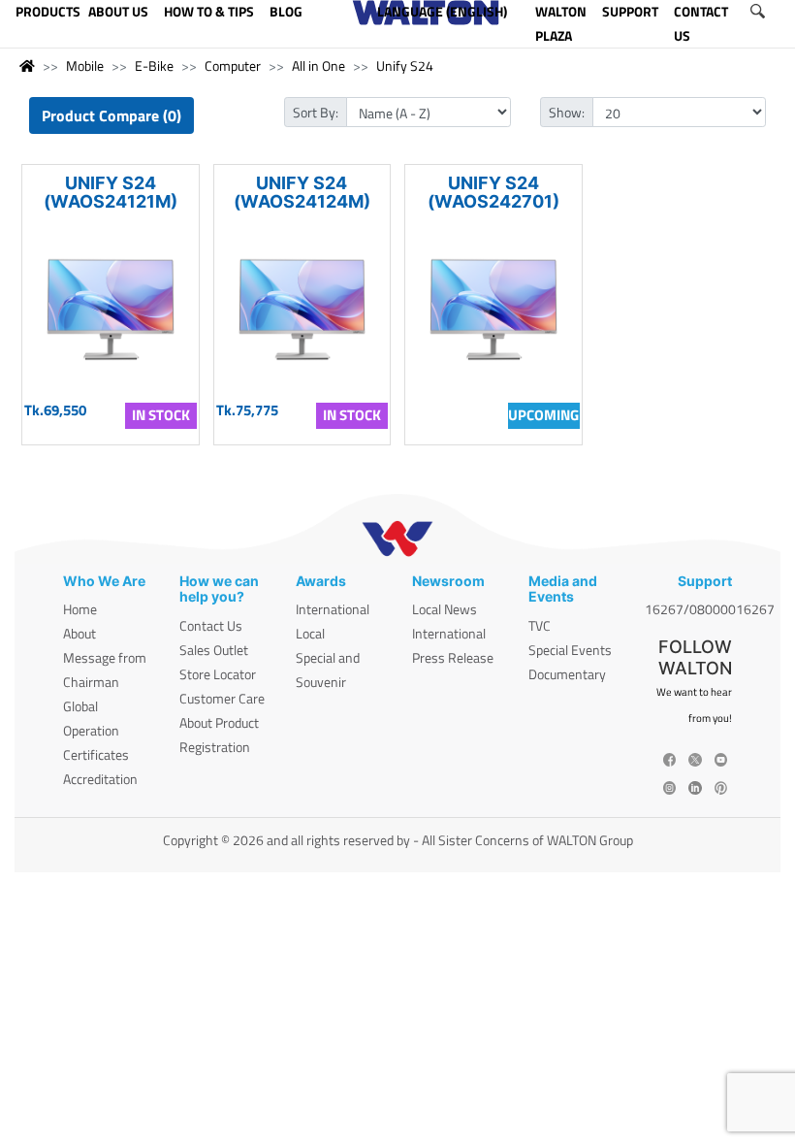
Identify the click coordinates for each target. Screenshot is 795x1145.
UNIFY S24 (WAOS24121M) (110, 192)
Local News (444, 609)
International (332, 609)
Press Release (452, 657)
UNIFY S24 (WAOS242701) (493, 192)
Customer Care (222, 698)
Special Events (570, 649)
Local (310, 633)
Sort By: (315, 112)
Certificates (96, 754)
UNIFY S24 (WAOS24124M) (302, 192)
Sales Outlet (213, 649)
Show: (567, 112)
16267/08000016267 (710, 609)
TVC (539, 625)
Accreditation (100, 779)
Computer (233, 65)
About (79, 633)
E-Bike (154, 65)
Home (80, 609)
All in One (318, 65)
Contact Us (210, 625)
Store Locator (217, 674)
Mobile (85, 65)
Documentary (567, 674)
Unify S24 (404, 65)
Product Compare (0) (111, 115)
